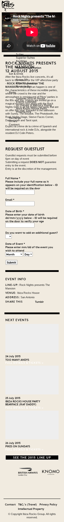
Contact (14, 124)
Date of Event (15, 243)
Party (12, 92)
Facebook (31, 302)
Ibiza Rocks (30, 513)
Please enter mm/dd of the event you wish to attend (29, 248)
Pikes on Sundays (27, 83)
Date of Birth (14, 211)
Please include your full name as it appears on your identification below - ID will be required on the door (31, 185)
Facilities (21, 61)
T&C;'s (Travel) (27, 504)
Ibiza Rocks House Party (31, 108)
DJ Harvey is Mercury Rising (34, 105)
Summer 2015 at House (30, 98)
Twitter (26, 302)
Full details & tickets (23, 362)
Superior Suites (25, 57)
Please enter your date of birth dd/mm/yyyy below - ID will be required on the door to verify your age (31, 218)
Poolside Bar (23, 86)
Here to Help (24, 64)
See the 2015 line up (32, 457)
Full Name (12, 178)
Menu (5, 20)
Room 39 (21, 79)
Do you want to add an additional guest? (31, 232)
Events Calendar (26, 101)
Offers (13, 121)
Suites (20, 54)
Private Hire (23, 111)
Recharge (15, 117)
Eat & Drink (16, 73)
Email (9, 199)
